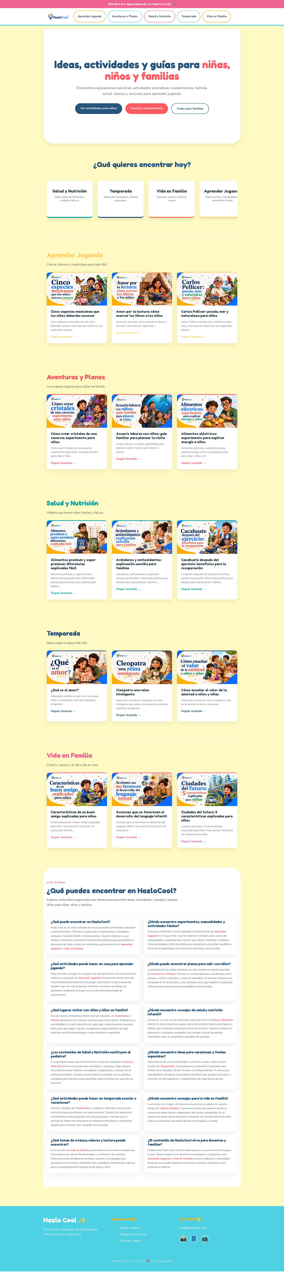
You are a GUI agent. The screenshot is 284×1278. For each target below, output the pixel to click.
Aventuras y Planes (125, 16)
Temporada (188, 16)
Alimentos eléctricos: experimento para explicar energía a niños (203, 438)
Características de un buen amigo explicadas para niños (73, 814)
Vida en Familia (216, 16)
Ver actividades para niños (98, 108)
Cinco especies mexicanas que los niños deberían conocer (75, 313)
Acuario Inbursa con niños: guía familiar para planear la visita (141, 436)
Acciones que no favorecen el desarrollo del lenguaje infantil (141, 814)
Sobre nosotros (130, 1228)
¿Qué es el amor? (65, 690)
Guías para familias (190, 109)
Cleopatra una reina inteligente (132, 692)
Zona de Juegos (130, 1241)
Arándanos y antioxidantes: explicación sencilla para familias (138, 564)
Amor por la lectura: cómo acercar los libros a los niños (139, 313)
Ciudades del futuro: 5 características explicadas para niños (207, 816)
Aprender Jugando (90, 16)
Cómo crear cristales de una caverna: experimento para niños (74, 438)
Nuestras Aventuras (133, 1234)
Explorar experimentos (147, 108)
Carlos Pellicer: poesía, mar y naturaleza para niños (204, 313)
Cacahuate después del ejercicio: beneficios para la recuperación (203, 564)
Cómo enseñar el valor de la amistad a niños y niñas (204, 692)
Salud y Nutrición (159, 16)
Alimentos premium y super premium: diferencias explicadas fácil (73, 564)
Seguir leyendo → (63, 337)
